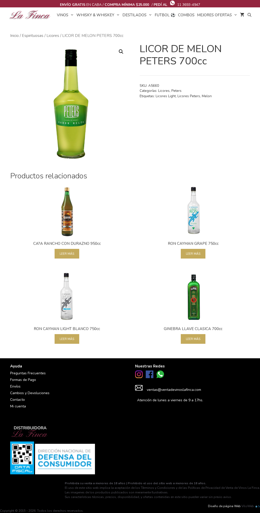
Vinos (62, 15)
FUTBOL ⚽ (165, 15)
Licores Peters (188, 96)
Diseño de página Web (224, 506)
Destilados (134, 15)
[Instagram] (139, 377)
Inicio (14, 35)
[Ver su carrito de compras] (242, 15)
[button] (121, 51)
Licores (52, 35)
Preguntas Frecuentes (28, 373)
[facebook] (149, 377)
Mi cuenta (18, 406)
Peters (176, 90)
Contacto (17, 399)
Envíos (15, 386)
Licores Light (166, 96)
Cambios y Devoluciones (30, 393)
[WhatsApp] (160, 377)
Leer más (67, 254)
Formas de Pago (23, 379)
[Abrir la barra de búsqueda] (249, 15)
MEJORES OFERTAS (214, 15)
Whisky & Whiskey (95, 15)
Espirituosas (32, 35)
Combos (186, 15)
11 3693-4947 (188, 4)
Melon (207, 96)
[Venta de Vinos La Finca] (31, 15)
